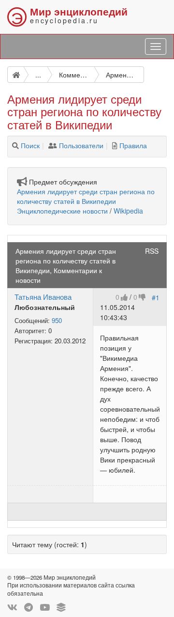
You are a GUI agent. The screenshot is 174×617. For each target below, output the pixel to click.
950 (57, 320)
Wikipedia (128, 211)
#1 (156, 297)
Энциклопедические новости (62, 211)
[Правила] (114, 145)
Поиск (30, 145)
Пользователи (81, 145)
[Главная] (15, 74)
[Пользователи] (52, 145)
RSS (152, 251)
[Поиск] (15, 145)
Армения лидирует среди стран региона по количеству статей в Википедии (86, 196)
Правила (133, 145)
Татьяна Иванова (43, 296)
